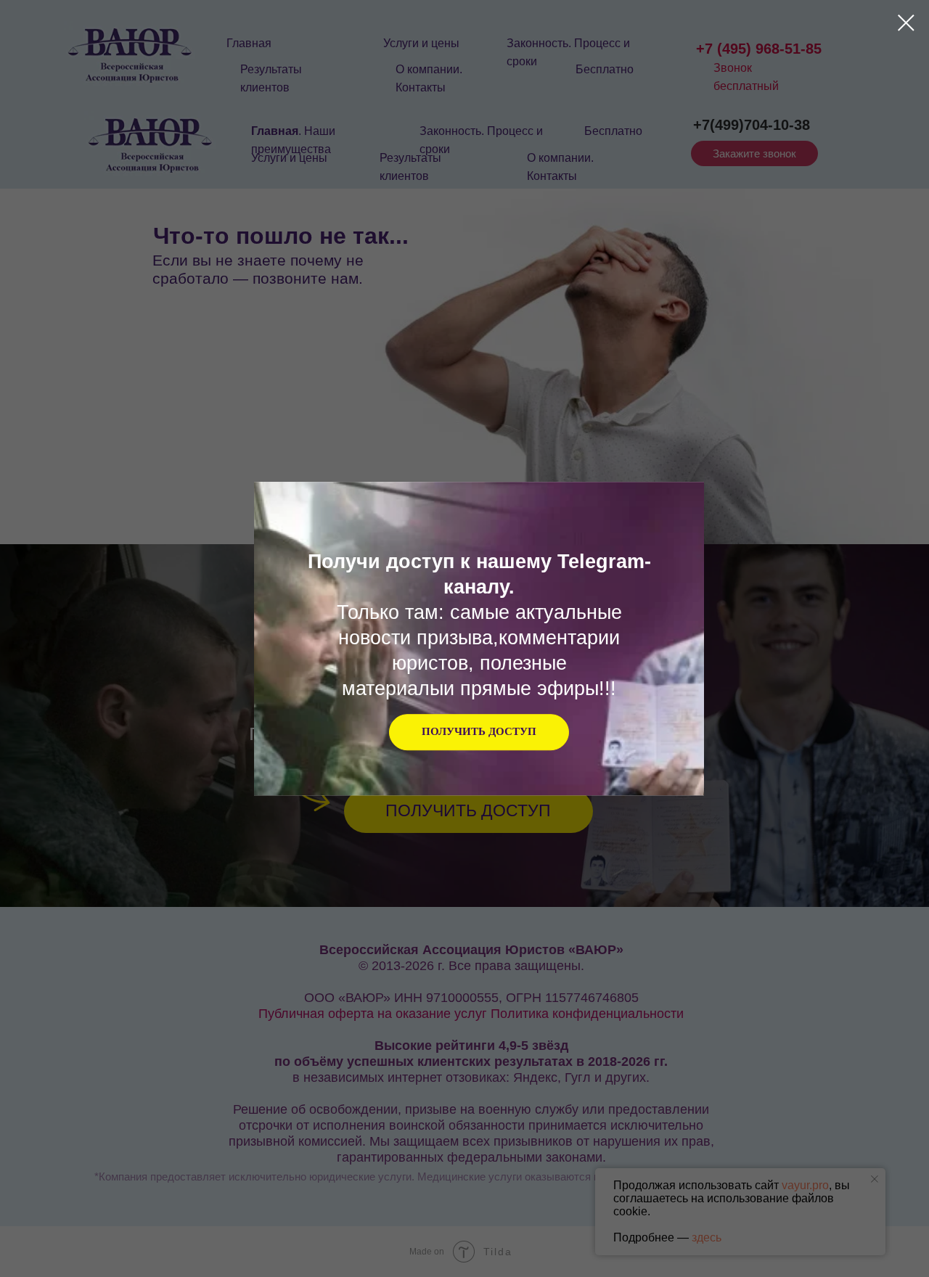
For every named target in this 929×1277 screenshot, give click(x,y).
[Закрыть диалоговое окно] (906, 22)
